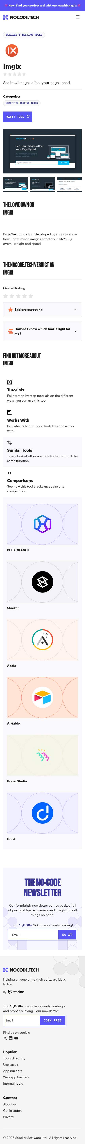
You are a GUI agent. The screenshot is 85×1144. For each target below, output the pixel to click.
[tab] (15, 184)
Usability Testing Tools (24, 35)
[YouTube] (16, 1038)
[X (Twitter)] (5, 1038)
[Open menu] (78, 17)
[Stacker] (16, 992)
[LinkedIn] (11, 1038)
